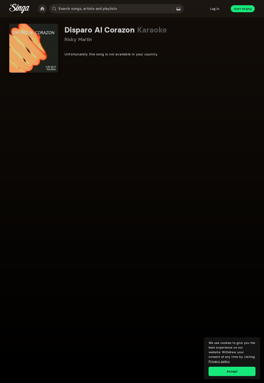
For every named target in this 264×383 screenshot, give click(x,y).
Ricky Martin (78, 39)
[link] (42, 8)
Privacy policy (219, 361)
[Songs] (178, 8)
